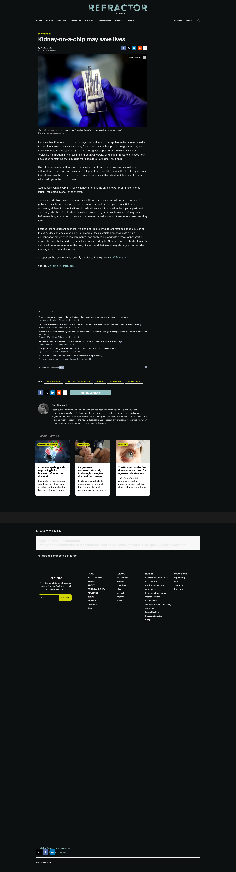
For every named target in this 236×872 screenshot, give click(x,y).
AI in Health (150, 589)
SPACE (131, 20)
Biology (120, 581)
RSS (90, 608)
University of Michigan (61, 265)
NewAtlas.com (180, 574)
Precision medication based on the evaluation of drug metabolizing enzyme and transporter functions (82, 317)
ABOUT (91, 585)
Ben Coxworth (60, 405)
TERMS (91, 597)
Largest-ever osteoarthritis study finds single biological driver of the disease (90, 472)
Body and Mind (45, 34)
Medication (115, 381)
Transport (178, 589)
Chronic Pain (83, 444)
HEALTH (49, 20)
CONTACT (92, 604)
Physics (120, 597)
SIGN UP (178, 20)
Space (119, 600)
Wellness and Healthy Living (158, 604)
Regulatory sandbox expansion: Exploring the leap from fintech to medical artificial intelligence (79, 341)
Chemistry (121, 585)
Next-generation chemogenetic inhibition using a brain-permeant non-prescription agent (76, 348)
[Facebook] (123, 48)
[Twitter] (129, 48)
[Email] (145, 48)
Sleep (148, 620)
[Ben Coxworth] (43, 408)
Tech (176, 581)
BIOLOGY (61, 20)
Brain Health (151, 581)
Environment (123, 577)
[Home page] (118, 8)
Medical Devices (152, 597)
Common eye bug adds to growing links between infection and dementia (51, 472)
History (120, 589)
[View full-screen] (144, 57)
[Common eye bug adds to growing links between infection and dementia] (52, 451)
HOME (39, 20)
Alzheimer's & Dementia (47, 444)
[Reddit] (140, 48)
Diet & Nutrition (152, 612)
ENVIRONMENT (104, 20)
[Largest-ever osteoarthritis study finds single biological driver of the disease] (92, 451)
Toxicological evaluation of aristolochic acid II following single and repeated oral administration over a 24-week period (89, 324)
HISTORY (89, 20)
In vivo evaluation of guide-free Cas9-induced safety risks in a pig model (70, 356)
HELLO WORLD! (95, 577)
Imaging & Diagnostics (155, 593)
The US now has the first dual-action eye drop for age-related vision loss (132, 470)
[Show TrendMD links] (146, 367)
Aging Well (123, 444)
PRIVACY (92, 600)
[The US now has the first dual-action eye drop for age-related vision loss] (133, 451)
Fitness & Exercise (153, 616)
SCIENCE (121, 574)
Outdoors (178, 585)
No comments (93, 393)
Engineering (179, 577)
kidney (100, 381)
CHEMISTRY (75, 20)
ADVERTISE (93, 593)
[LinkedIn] (134, 48)
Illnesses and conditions (156, 577)
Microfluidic (134, 381)
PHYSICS (119, 20)
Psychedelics (151, 600)
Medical (120, 593)
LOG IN (189, 20)
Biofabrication (118, 257)
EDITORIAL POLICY (96, 589)
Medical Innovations (154, 585)
